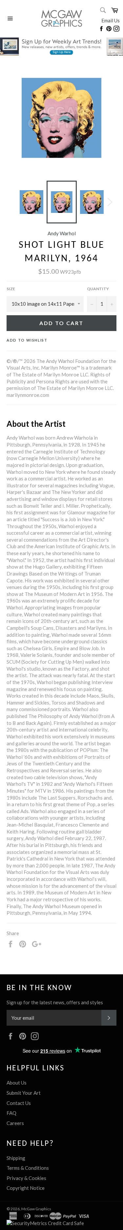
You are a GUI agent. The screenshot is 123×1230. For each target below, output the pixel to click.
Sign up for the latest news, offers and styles (55, 1002)
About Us (17, 1083)
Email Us (110, 20)
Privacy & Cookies (26, 1178)
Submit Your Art (24, 1093)
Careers (15, 1123)
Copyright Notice (26, 1188)
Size (11, 288)
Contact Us (19, 1103)
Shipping (16, 1158)
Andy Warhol (62, 233)
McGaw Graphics (36, 1208)
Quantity (98, 288)
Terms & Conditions (28, 1168)
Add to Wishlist (27, 340)
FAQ (11, 1113)
